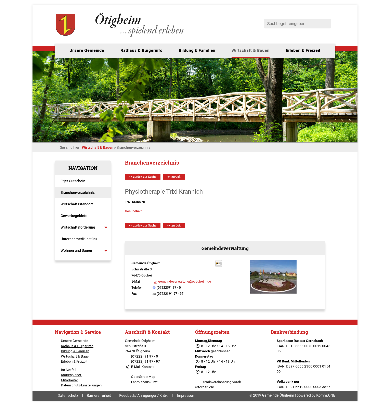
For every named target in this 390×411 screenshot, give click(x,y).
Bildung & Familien (197, 50)
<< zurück (174, 177)
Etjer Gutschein (73, 181)
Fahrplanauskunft (144, 382)
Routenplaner (71, 375)
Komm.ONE (325, 395)
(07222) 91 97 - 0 (144, 356)
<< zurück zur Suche (142, 177)
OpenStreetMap (143, 377)
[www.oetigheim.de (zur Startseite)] (120, 36)
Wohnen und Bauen (76, 250)
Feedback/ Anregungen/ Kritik (143, 395)
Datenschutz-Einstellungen (81, 385)
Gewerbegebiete (74, 216)
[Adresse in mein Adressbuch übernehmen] (218, 266)
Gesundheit (133, 211)
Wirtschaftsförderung (78, 227)
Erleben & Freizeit (303, 50)
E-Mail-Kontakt (142, 367)
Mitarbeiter (69, 380)
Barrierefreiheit (99, 395)
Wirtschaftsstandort (77, 204)
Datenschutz (68, 395)
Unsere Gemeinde (86, 50)
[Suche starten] (326, 23)
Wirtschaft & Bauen (250, 50)
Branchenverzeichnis (78, 192)
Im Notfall (68, 370)
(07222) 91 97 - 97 (145, 361)
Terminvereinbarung (216, 382)
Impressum (186, 395)
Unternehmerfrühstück (79, 239)
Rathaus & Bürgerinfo (141, 50)
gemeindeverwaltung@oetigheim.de (184, 281)
